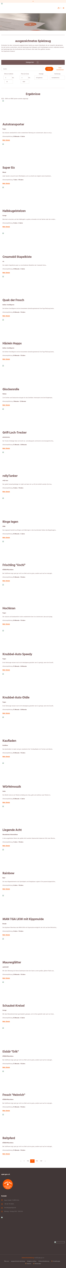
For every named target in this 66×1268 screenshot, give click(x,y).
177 (32, 1161)
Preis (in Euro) (25, 74)
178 (37, 1161)
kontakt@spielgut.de (10, 1208)
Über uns (6, 1261)
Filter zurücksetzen (60, 69)
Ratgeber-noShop (31, 1261)
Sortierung (57, 74)
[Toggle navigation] (37, 62)
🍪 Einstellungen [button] (55, 1261)
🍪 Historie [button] (28, 1264)
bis (13, 78)
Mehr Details (6, 140)
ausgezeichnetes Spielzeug (18, 1261)
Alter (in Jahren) (8, 74)
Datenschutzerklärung (28, 1258)
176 (28, 1161)
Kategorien (30, 62)
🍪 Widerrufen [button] (37, 1264)
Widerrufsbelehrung (43, 1261)
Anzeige (41, 74)
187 (41, 1161)
